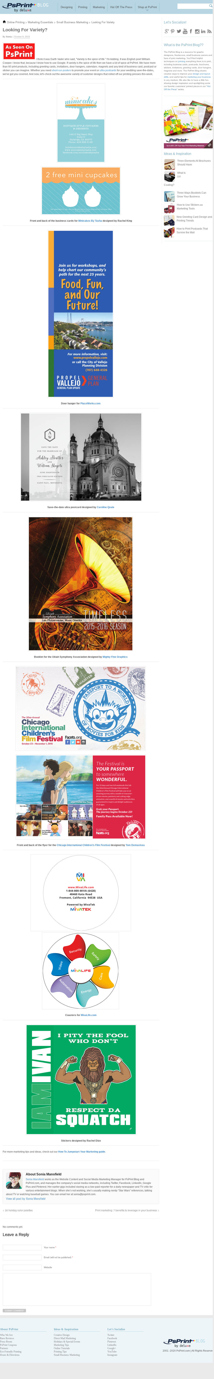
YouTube (112, 1351)
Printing (82, 7)
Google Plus (167, 31)
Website (48, 1267)
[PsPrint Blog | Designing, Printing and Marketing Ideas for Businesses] (29, 7)
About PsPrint (9, 1329)
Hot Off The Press (121, 7)
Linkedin (203, 31)
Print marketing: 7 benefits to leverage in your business (126, 1210)
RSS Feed (209, 31)
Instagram (197, 31)
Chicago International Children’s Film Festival (83, 845)
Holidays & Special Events (67, 1341)
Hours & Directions (10, 1354)
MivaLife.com (89, 1015)
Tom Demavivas (135, 845)
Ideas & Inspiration (66, 1329)
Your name (50, 1247)
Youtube (185, 31)
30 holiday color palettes (19, 1210)
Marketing (99, 7)
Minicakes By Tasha (90, 220)
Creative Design (62, 1335)
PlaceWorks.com (90, 403)
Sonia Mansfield (35, 1179)
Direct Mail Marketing (65, 1338)
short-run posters (61, 70)
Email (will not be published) (58, 1257)
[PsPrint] (184, 1347)
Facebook (191, 31)
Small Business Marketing (67, 1354)
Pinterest (111, 1341)
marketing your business (199, 77)
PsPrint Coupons (8, 1345)
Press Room (6, 1341)
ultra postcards (108, 70)
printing (181, 61)
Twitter (179, 31)
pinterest (173, 31)
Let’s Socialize (116, 1329)
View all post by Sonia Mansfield (25, 1199)
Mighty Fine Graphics (115, 656)
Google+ (111, 1348)
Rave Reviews (7, 1338)
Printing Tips (60, 1351)
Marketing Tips (61, 1345)
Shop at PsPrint (147, 7)
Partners (4, 1348)
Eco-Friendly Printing (10, 1351)
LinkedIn (111, 1345)
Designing (67, 7)
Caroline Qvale (105, 507)
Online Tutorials (62, 1348)
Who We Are (6, 1335)
